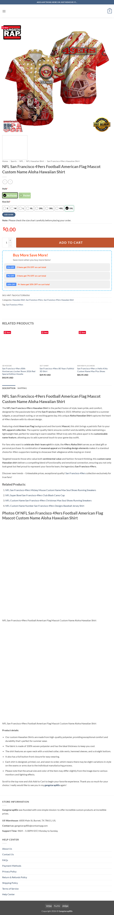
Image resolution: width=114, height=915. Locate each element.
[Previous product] (10, 182)
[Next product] (5, 182)
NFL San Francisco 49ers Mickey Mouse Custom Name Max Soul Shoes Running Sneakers (50, 490)
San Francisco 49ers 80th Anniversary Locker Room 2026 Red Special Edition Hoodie (18, 371)
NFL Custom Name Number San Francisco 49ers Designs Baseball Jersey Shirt (44, 505)
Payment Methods (11, 865)
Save (6, 27)
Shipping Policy (10, 882)
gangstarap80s (52, 785)
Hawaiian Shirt (18, 300)
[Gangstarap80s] (57, 11)
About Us (7, 848)
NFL (21, 161)
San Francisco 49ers (34, 300)
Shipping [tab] (22, 388)
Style (5, 188)
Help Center (8, 894)
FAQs (5, 860)
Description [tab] (8, 388)
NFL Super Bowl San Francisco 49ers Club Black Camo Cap (35, 495)
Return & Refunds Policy (14, 877)
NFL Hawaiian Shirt (35, 161)
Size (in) (6, 201)
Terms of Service (10, 888)
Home (5, 161)
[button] (4, 11)
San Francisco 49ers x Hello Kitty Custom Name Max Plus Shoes (92, 370)
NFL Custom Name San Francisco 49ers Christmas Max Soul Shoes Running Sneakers (48, 500)
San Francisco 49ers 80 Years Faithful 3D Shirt (57, 370)
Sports (14, 161)
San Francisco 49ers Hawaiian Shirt (63, 161)
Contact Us (8, 854)
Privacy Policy (9, 871)
